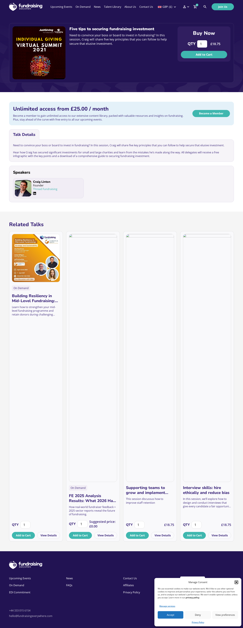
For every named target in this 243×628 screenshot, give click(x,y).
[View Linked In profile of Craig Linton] (34, 193)
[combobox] (167, 7)
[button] (236, 582)
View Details (48, 535)
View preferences (225, 614)
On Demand (83, 7)
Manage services (167, 606)
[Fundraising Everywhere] (25, 7)
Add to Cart (204, 54)
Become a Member (211, 113)
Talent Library (112, 7)
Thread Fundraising (45, 189)
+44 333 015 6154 (19, 610)
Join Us (222, 7)
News (97, 7)
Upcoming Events (61, 7)
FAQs (69, 585)
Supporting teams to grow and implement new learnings (145, 490)
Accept (170, 614)
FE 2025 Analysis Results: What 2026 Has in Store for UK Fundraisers (92, 498)
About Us (130, 7)
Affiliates (128, 585)
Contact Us (146, 7)
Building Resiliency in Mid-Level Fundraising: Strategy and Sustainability (33, 298)
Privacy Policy (198, 622)
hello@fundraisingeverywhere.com (30, 616)
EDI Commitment (19, 592)
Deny (198, 614)
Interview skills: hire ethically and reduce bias (206, 490)
